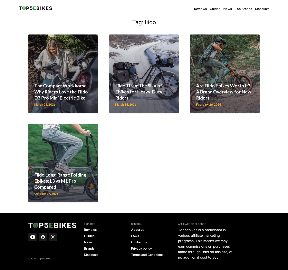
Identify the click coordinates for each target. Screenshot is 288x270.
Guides (215, 9)
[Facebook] (43, 237)
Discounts (262, 9)
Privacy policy (141, 248)
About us (137, 230)
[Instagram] (53, 237)
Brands (89, 248)
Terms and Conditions (147, 255)
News (227, 9)
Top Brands (243, 9)
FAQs (135, 236)
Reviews (200, 9)
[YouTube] (32, 237)
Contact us (139, 242)
